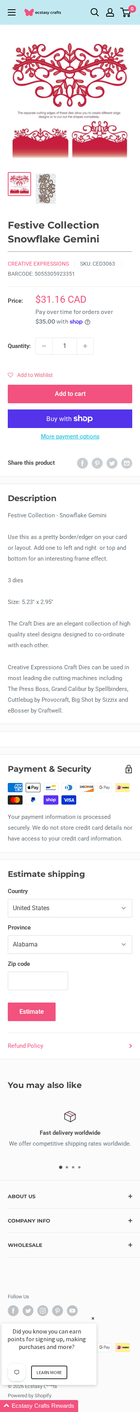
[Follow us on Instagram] (42, 1310)
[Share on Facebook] (82, 463)
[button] (30, 375)
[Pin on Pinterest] (97, 463)
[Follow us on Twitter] (28, 1310)
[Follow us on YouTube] (72, 1310)
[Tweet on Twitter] (112, 463)
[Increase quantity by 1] (85, 346)
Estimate (31, 1011)
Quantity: (19, 346)
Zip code (19, 963)
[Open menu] (12, 12)
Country (18, 891)
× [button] (92, 1318)
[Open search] (95, 12)
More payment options (70, 436)
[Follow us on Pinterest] (57, 1310)
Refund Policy (25, 1045)
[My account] (110, 12)
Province (19, 927)
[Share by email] (126, 463)
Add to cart (70, 393)
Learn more (49, 1372)
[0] (126, 12)
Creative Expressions (38, 264)
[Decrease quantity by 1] (44, 346)
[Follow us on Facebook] (13, 1310)
